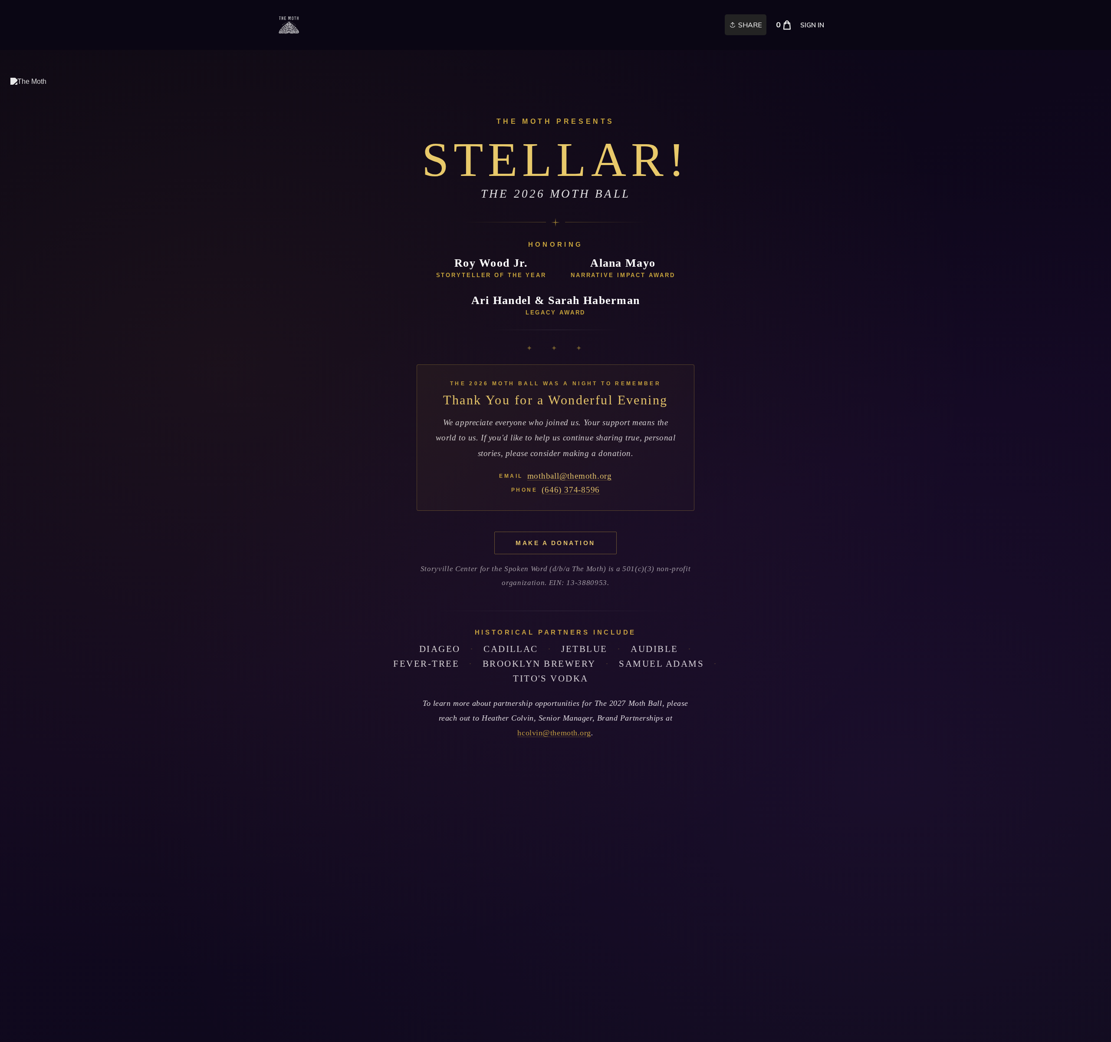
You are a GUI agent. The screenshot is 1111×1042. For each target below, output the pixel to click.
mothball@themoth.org (569, 475)
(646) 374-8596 (571, 489)
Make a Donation (555, 542)
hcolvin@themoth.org (554, 732)
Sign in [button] (812, 25)
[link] (289, 25)
